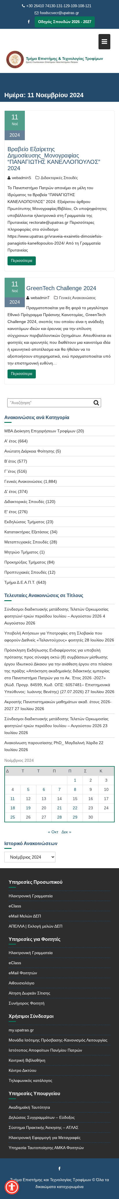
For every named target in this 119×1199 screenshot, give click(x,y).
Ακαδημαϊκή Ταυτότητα (29, 1107)
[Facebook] (29, 22)
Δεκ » (66, 832)
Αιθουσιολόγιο (21, 983)
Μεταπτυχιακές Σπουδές (26, 542)
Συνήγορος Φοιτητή (26, 1003)
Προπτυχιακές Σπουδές (25, 572)
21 (59, 808)
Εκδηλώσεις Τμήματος (24, 521)
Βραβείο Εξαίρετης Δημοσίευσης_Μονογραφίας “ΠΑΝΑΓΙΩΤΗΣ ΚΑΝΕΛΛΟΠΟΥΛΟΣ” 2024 (54, 158)
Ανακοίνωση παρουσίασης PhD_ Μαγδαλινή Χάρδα (51, 742)
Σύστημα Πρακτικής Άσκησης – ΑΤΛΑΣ (44, 1127)
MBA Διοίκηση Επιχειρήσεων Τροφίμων (39, 431)
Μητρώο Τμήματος (21, 552)
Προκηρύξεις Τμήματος (25, 562)
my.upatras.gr (21, 1030)
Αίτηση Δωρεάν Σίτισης (29, 993)
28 (59, 817)
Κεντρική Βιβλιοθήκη (27, 1060)
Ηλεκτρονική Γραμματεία (31, 896)
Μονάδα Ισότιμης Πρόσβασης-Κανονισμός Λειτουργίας (58, 1040)
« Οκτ (53, 832)
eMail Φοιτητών (23, 973)
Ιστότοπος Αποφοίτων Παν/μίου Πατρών (45, 1050)
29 (75, 817)
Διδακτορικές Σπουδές (59, 178)
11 (12, 798)
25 (12, 817)
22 (75, 808)
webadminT (40, 298)
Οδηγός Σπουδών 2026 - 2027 (64, 22)
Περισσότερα (21, 260)
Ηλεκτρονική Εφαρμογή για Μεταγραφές (45, 1137)
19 (28, 808)
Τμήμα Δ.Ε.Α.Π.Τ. (19, 582)
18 (12, 808)
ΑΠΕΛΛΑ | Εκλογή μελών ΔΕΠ (35, 926)
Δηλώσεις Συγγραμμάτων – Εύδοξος (42, 1117)
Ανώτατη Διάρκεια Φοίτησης (29, 451)
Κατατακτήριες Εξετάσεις (26, 532)
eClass (15, 906)
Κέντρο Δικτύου (22, 1070)
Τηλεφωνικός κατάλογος (30, 1080)
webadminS (21, 178)
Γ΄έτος (10, 471)
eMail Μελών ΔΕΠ (25, 916)
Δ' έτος (10, 491)
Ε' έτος (10, 511)
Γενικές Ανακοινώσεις (77, 298)
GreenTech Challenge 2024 (61, 288)
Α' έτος (10, 441)
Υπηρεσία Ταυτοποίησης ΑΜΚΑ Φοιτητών (46, 1147)
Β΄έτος (10, 461)
